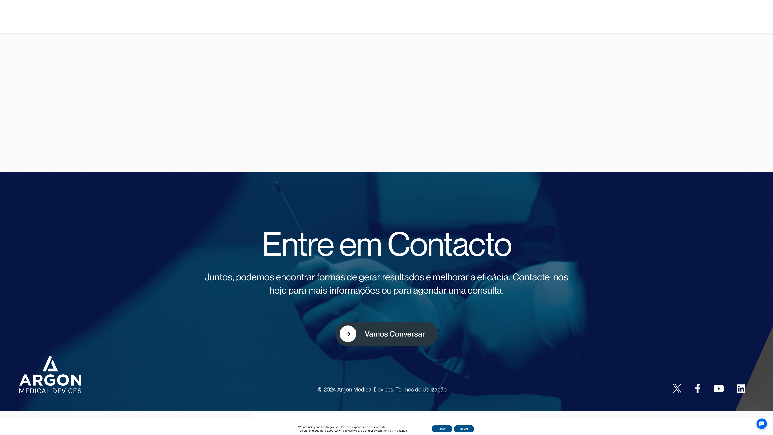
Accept (442, 428)
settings (402, 430)
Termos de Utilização (421, 389)
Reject (464, 428)
